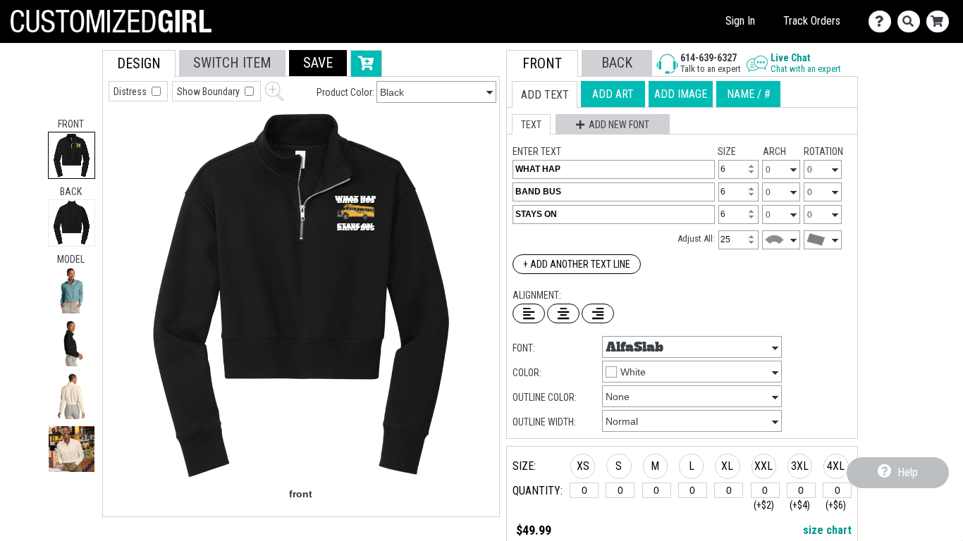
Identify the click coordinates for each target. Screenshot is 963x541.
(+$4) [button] (800, 505)
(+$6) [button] (836, 505)
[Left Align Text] (529, 313)
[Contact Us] (883, 21)
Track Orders (811, 20)
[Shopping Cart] (940, 21)
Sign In (740, 20)
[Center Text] (563, 313)
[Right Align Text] (598, 313)
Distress (131, 91)
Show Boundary (209, 91)
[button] (71, 290)
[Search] (911, 21)
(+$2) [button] (764, 505)
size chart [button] (827, 530)
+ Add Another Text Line (576, 264)
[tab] (71, 155)
